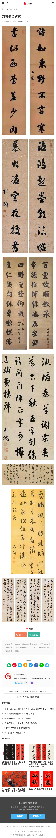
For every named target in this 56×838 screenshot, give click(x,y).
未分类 (9, 9)
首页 (3, 9)
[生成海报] (47, 665)
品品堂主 (20, 674)
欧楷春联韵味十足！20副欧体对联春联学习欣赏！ (13, 763)
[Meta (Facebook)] (36, 665)
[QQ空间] (25, 665)
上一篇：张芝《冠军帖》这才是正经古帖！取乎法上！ (28, 691)
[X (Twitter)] (31, 665)
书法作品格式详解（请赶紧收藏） (18, 718)
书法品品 (28, 3)
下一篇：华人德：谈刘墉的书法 (28, 697)
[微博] (14, 665)
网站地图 (37, 831)
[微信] (9, 665)
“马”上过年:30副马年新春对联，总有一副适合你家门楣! (13, 790)
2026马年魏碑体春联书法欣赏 (40, 790)
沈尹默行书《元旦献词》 (14, 732)
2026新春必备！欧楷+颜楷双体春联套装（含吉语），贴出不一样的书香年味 (41, 764)
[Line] (41, 665)
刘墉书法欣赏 (11, 16)
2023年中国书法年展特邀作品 (17, 728)
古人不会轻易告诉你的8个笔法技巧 (19, 713)
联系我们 (19, 816)
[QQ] (20, 665)
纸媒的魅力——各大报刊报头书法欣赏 (20, 723)
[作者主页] (26, 682)
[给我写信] (32, 682)
